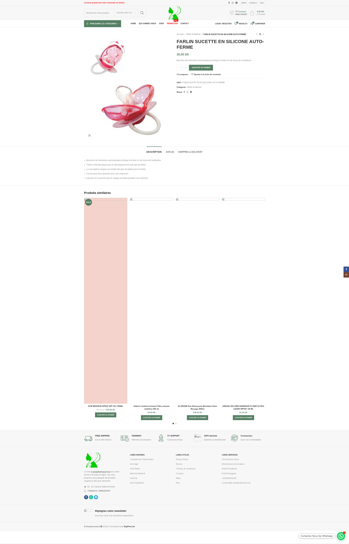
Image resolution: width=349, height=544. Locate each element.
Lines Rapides (137, 455)
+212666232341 (229, 478)
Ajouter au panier (201, 68)
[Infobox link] (238, 13)
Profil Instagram (229, 474)
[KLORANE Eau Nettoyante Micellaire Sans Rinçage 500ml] (197, 301)
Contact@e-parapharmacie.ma (236, 483)
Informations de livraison (233, 464)
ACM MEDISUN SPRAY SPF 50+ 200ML (105, 406)
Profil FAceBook (229, 469)
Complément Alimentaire (141, 459)
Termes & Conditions (186, 469)
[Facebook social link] (229, 3)
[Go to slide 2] (176, 423)
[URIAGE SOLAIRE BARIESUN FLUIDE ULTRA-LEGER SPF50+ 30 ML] (243, 301)
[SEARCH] (142, 13)
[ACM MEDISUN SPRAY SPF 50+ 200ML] (105, 301)
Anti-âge (134, 464)
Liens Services (230, 455)
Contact (179, 474)
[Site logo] (174, 13)
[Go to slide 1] (173, 423)
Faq (177, 483)
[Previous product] (256, 34)
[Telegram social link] (236, 3)
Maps (178, 478)
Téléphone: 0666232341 (98, 491)
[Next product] (263, 34)
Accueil (180, 34)
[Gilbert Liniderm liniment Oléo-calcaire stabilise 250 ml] (151, 301)
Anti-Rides (135, 469)
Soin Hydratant (137, 483)
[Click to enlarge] (89, 135)
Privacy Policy (182, 459)
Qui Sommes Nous (230, 459)
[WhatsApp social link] (232, 3)
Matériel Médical (137, 474)
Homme (133, 478)
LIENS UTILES (182, 455)
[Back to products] (260, 34)
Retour (179, 464)
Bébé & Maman (193, 34)
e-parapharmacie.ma (100, 472)
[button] (105, 414)
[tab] (154, 150)
